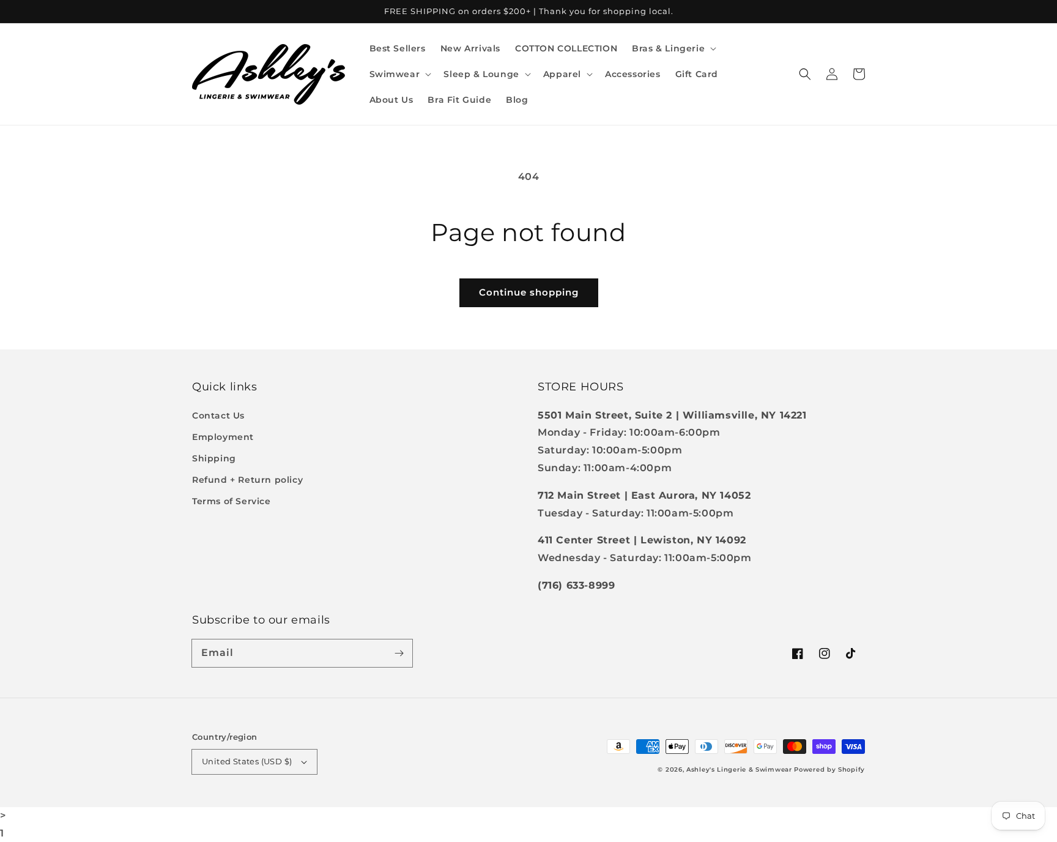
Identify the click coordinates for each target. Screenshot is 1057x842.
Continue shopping (529, 292)
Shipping (214, 458)
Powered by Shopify (829, 769)
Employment (223, 436)
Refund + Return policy (247, 479)
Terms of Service (231, 501)
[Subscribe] (398, 652)
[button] (673, 48)
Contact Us (218, 415)
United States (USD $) (247, 761)
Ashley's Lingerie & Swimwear (739, 769)
